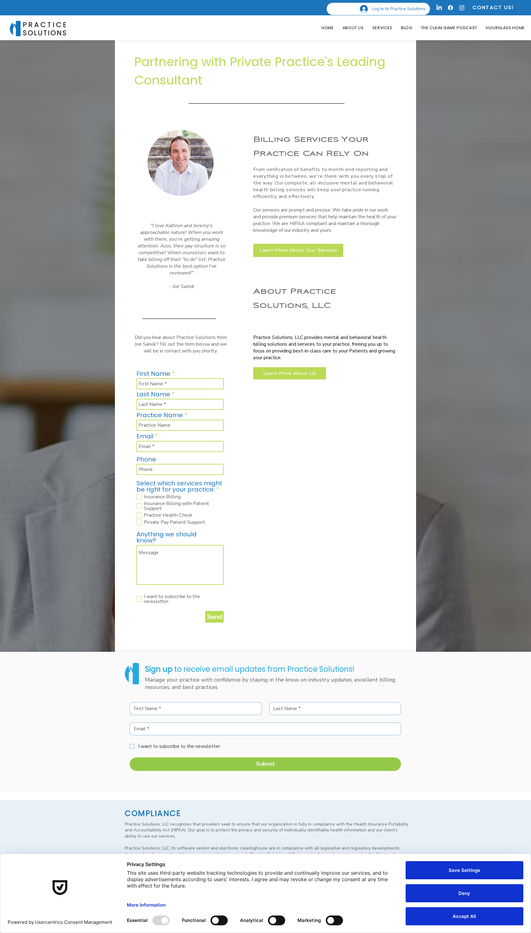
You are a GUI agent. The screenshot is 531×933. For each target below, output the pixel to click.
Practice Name (159, 415)
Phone (146, 459)
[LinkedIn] (439, 7)
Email (144, 436)
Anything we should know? (166, 537)
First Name (153, 374)
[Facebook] (450, 7)
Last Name (153, 394)
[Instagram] (461, 7)
